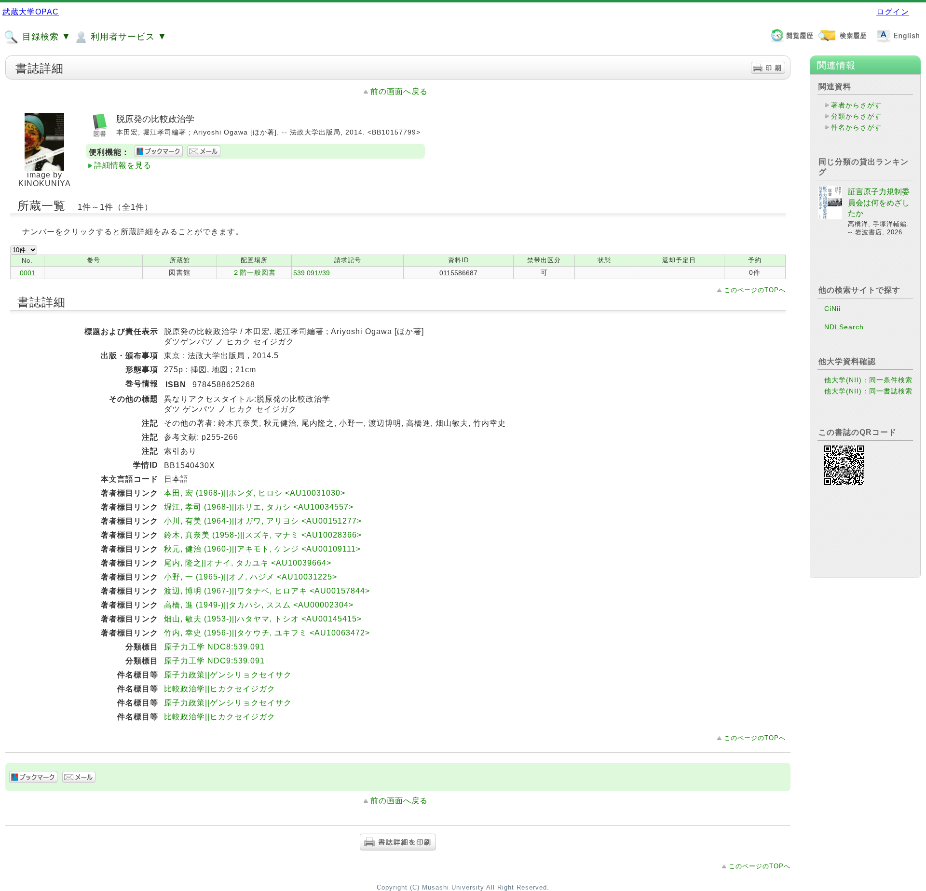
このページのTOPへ (755, 290)
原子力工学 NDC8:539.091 (214, 647)
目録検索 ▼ (45, 36)
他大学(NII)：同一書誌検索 (868, 391)
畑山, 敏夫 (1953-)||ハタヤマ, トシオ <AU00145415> (263, 619)
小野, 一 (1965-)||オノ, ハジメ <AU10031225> (250, 577)
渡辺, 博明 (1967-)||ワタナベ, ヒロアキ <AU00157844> (267, 591)
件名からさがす (856, 127)
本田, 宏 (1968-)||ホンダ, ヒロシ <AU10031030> (254, 493)
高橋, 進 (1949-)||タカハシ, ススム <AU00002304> (259, 605)
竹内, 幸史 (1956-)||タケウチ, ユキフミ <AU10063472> (267, 633)
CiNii (832, 308)
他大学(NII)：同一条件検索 (868, 380)
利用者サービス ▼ (127, 36)
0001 (27, 273)
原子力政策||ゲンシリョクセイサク (228, 675)
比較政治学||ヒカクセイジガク (219, 689)
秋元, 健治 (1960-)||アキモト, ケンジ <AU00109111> (262, 549)
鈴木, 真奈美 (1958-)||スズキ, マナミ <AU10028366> (263, 535)
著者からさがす (856, 105)
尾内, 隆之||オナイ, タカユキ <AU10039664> (247, 563)
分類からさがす (856, 116)
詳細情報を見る (122, 165)
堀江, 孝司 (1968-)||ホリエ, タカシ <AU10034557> (259, 507)
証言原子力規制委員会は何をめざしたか (879, 202)
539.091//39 (311, 273)
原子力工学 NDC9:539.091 (214, 661)
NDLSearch (844, 327)
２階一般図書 (254, 272)
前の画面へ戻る (399, 91)
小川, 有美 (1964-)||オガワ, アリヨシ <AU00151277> (263, 521)
